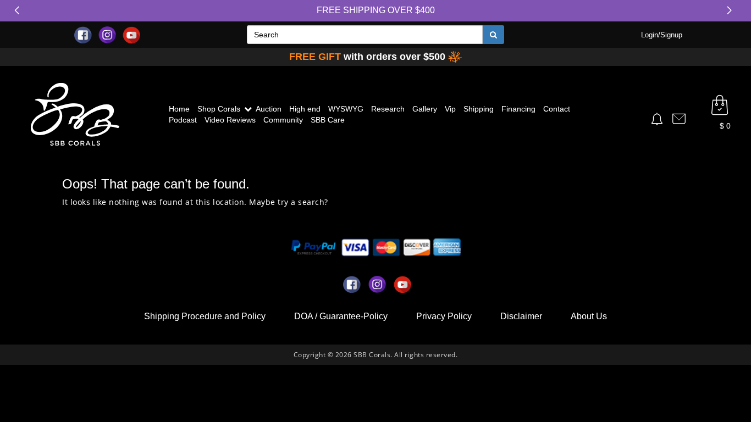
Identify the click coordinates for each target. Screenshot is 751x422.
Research (388, 108)
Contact (556, 108)
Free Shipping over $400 (376, 10)
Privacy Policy (444, 316)
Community (283, 119)
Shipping (478, 108)
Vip (450, 108)
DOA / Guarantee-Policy (341, 316)
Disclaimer (521, 316)
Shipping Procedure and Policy (205, 316)
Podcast (183, 119)
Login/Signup (661, 35)
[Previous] (19, 10)
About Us (589, 316)
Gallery (424, 108)
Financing (518, 108)
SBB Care (328, 119)
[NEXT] (732, 10)
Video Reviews (230, 119)
